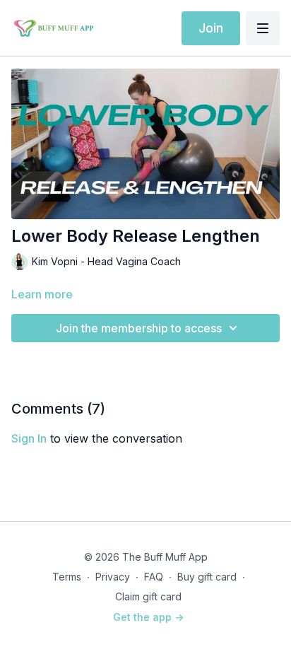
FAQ (153, 577)
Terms (66, 577)
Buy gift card (207, 577)
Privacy (112, 577)
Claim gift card (148, 596)
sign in (29, 438)
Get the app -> (148, 617)
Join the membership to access (139, 328)
